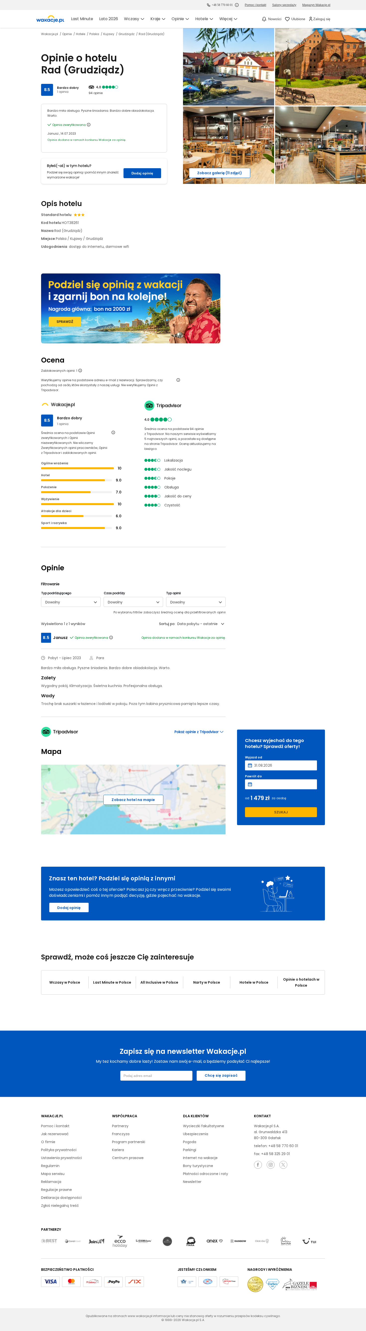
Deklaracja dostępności (61, 1197)
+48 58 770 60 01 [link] (222, 5)
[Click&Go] (262, 1241)
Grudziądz (127, 34)
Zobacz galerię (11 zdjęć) (219, 172)
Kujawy (109, 34)
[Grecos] (167, 1241)
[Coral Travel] (73, 1241)
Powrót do (253, 776)
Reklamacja (51, 1181)
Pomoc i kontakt (55, 1125)
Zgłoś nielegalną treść (60, 1205)
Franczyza (120, 1133)
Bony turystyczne (198, 1165)
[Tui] (309, 1241)
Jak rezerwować (55, 1133)
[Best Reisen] (49, 1241)
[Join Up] (96, 1241)
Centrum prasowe (128, 1157)
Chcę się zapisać (221, 1075)
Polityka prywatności (58, 1149)
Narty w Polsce (206, 982)
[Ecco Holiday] (120, 1241)
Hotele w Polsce (254, 982)
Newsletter (192, 1181)
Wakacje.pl (50, 34)
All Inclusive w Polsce (159, 982)
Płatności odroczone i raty (205, 1173)
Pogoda (189, 1141)
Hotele (81, 34)
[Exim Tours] (144, 1241)
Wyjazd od (253, 757)
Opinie (67, 34)
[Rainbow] (238, 1241)
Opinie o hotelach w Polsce (301, 982)
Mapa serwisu (52, 1173)
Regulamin (50, 1165)
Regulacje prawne (56, 1189)
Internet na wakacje (200, 1157)
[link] (50, 19)
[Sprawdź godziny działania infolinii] (237, 5)
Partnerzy (120, 1125)
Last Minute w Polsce (112, 982)
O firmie (48, 1141)
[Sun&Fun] (286, 1241)
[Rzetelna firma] (229, 1282)
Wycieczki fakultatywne (203, 1125)
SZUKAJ (281, 812)
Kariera (118, 1149)
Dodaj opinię (142, 173)
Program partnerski (128, 1141)
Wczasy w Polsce (64, 982)
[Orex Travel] (215, 1241)
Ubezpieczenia (195, 1133)
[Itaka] (191, 1241)
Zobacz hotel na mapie (133, 799)
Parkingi (189, 1149)
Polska (94, 34)
